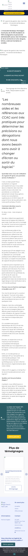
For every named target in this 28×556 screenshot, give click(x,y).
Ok (14, 554)
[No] (26, 551)
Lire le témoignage (13, 488)
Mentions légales (5, 519)
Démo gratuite (14, 437)
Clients (16, 508)
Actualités (17, 506)
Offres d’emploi (19, 511)
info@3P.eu (18, 527)
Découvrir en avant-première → (14, 13)
